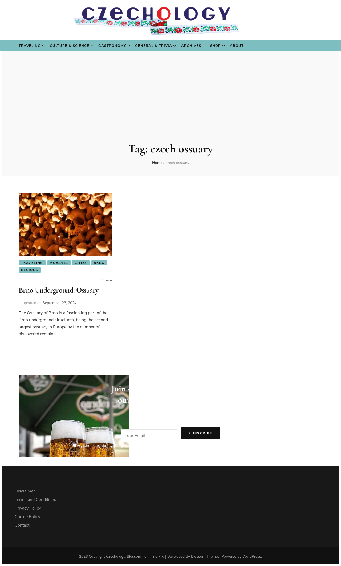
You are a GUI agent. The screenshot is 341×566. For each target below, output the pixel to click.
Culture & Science (70, 45)
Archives (191, 45)
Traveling (30, 45)
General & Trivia (153, 45)
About (237, 45)
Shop (215, 45)
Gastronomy (112, 45)
